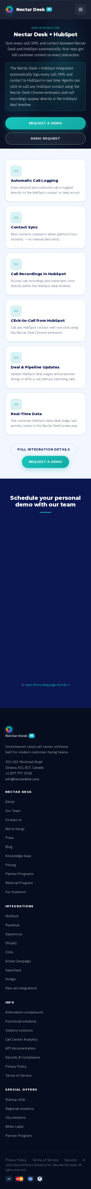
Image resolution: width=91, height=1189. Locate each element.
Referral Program (19, 883)
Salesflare (13, 970)
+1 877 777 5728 (18, 773)
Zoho (9, 952)
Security (70, 1160)
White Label (14, 1126)
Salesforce (13, 934)
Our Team (13, 811)
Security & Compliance (22, 1057)
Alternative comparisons (24, 1012)
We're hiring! (15, 829)
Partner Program (18, 1135)
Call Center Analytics (21, 1039)
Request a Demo (45, 123)
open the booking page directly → (47, 685)
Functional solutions (20, 1021)
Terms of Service (18, 1075)
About (10, 802)
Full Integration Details (43, 449)
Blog (9, 847)
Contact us (13, 820)
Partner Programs (19, 874)
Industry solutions (19, 1030)
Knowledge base (18, 856)
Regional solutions (19, 1109)
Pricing (10, 865)
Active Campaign (18, 961)
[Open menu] (81, 9)
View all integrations (21, 988)
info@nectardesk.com (22, 779)
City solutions (15, 1117)
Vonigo (10, 979)
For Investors (15, 892)
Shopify (11, 943)
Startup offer (15, 1099)
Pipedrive (12, 925)
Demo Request (45, 138)
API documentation (20, 1048)
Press (9, 838)
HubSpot (12, 916)
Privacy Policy (15, 1066)
